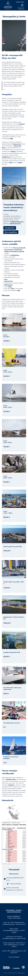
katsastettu (11, 785)
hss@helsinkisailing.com (16, 222)
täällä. (11, 138)
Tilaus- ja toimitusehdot (14, 957)
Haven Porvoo (21, 973)
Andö (10, 162)
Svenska (18, 2)
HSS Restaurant (8, 285)
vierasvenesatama (9, 249)
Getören (20, 162)
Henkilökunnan (6, 157)
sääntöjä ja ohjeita (11, 779)
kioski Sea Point (8, 281)
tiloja (12, 288)
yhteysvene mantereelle (19, 248)
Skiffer (10, 287)
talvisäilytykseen (15, 255)
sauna (5, 279)
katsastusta (22, 124)
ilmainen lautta (16, 144)
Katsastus (13, 151)
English (22, 2)
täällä (18, 290)
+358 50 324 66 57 (15, 223)
